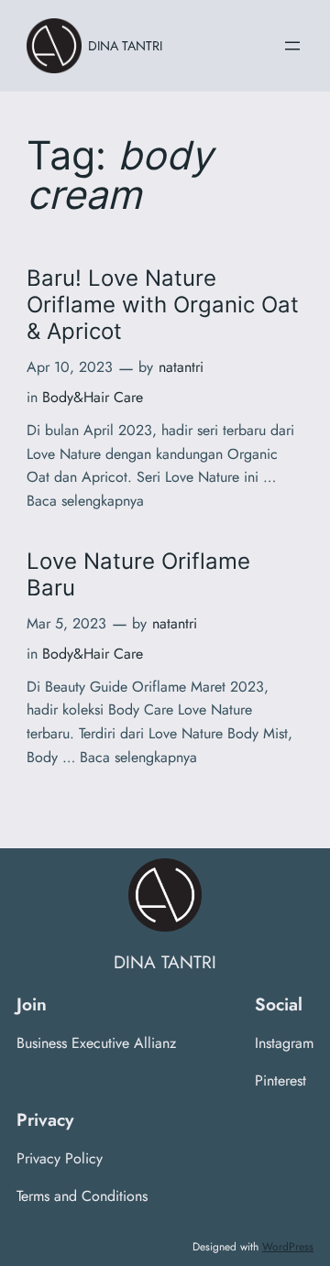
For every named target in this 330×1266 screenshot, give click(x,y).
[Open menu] (292, 46)
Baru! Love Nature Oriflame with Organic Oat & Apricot (163, 304)
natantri (181, 366)
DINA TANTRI (125, 46)
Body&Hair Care (92, 397)
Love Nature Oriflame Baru (138, 574)
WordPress (288, 1247)
